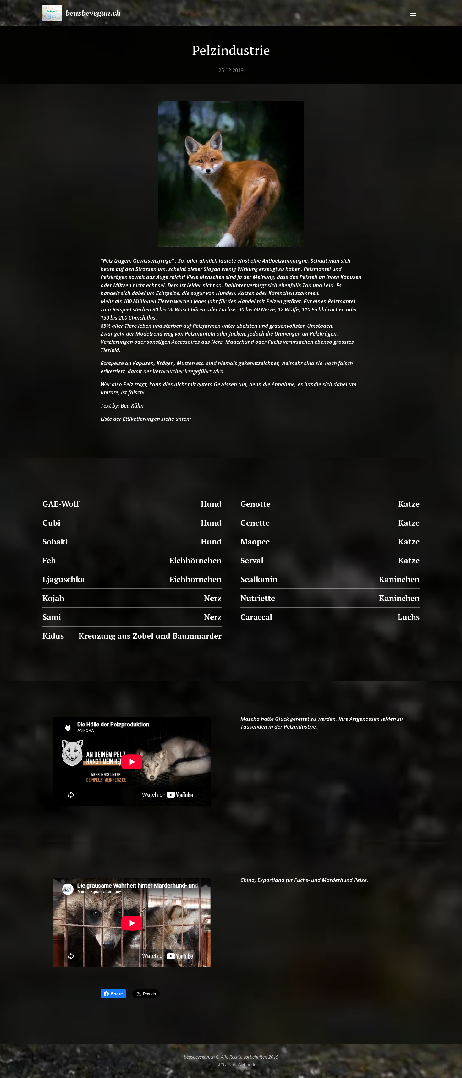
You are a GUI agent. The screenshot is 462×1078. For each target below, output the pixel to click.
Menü (415, 13)
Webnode (247, 1065)
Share (117, 993)
